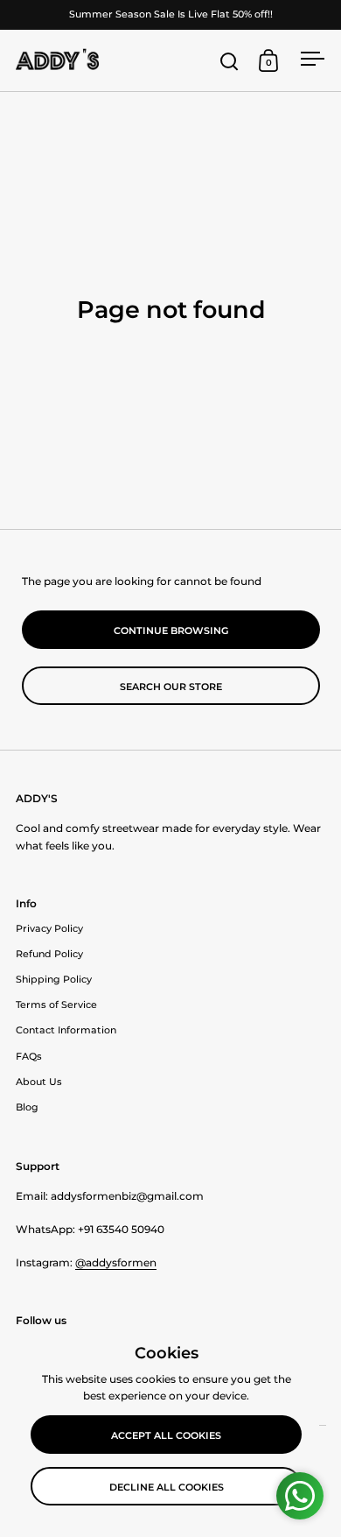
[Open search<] (229, 61)
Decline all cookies (166, 1487)
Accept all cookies (166, 1435)
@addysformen (116, 1262)
